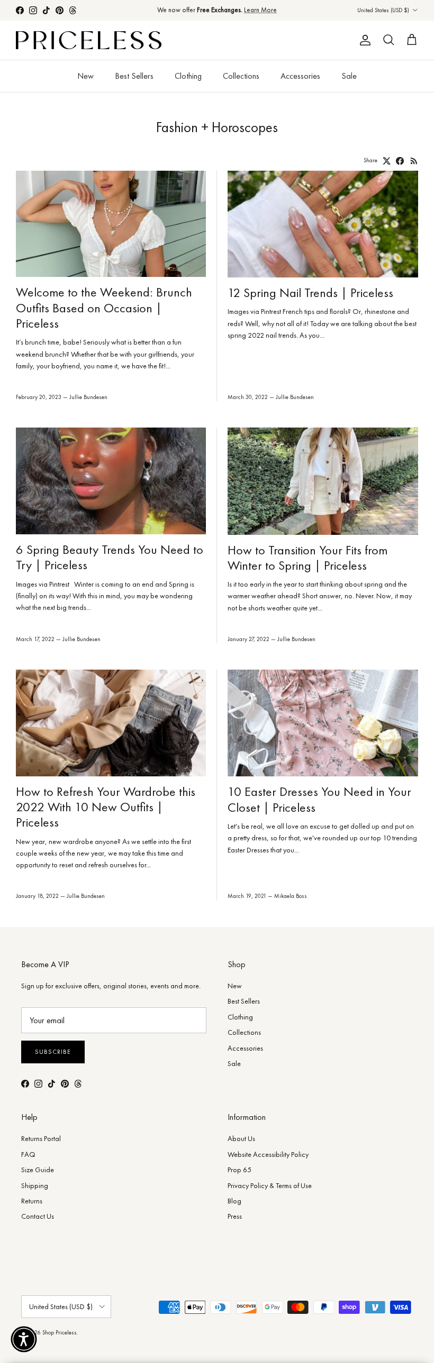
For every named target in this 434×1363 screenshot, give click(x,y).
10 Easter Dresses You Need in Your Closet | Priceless (319, 799)
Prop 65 (239, 1169)
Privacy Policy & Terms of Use (270, 1185)
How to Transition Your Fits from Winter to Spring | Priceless (307, 557)
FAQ (28, 1154)
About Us (241, 1138)
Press (235, 1216)
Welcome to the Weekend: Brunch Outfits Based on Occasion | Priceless (104, 307)
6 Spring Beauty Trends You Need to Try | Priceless (109, 557)
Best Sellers (134, 75)
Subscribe (53, 1051)
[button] (24, 1339)
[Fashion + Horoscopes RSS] (414, 161)
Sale (349, 75)
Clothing (188, 75)
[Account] (363, 40)
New (85, 75)
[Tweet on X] (387, 161)
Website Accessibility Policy (268, 1154)
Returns (31, 1201)
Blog (234, 1201)
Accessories (300, 75)
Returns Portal (41, 1138)
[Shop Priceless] (88, 40)
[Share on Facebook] (400, 161)
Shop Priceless (59, 1332)
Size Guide (37, 1169)
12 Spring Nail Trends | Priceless (310, 292)
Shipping (34, 1185)
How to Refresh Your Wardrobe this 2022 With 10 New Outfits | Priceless (105, 807)
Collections (241, 75)
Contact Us (37, 1216)
